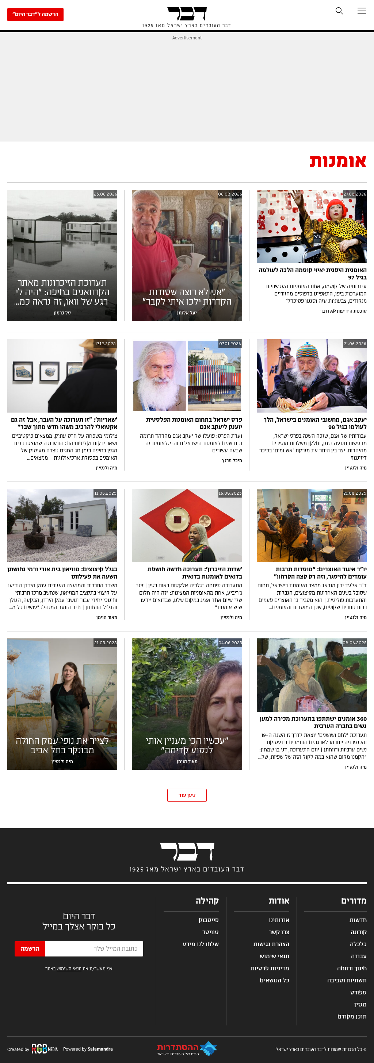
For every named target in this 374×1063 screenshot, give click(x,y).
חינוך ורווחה (352, 968)
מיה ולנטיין (356, 468)
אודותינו (279, 920)
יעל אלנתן (187, 313)
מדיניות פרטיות (270, 968)
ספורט (358, 993)
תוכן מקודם (352, 1017)
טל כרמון (62, 313)
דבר (324, 311)
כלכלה (358, 944)
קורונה (359, 932)
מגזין (360, 1005)
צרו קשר (279, 932)
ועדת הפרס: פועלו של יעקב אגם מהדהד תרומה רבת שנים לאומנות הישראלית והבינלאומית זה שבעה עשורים (191, 443)
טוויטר (210, 932)
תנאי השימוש (69, 969)
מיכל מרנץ (232, 461)
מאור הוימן (106, 617)
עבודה (359, 956)
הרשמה (29, 949)
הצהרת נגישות (271, 944)
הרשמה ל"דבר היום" (35, 14)
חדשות (358, 920)
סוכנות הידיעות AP (348, 311)
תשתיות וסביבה (347, 980)
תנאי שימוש (274, 956)
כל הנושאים (274, 980)
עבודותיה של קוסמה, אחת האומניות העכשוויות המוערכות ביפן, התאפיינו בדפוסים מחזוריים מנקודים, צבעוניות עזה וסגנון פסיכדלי (316, 294)
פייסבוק (209, 920)
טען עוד (187, 795)
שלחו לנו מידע (201, 944)
